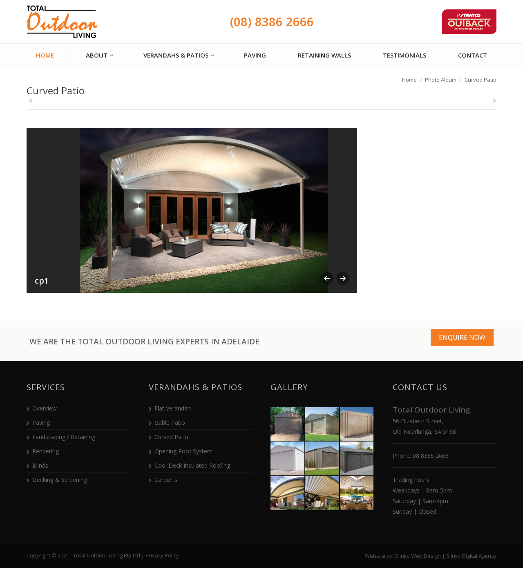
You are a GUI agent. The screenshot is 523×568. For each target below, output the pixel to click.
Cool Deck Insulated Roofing (192, 465)
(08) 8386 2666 (272, 21)
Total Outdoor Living (62, 21)
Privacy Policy (162, 555)
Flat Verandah (172, 408)
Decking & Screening (59, 480)
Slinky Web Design (418, 555)
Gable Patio (169, 422)
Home (409, 79)
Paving (41, 422)
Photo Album (440, 79)
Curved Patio (171, 437)
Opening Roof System (183, 451)
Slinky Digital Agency (471, 555)
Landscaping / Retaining (63, 437)
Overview (44, 408)
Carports (165, 480)
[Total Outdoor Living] (287, 424)
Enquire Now (462, 337)
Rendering (45, 451)
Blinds (40, 465)
